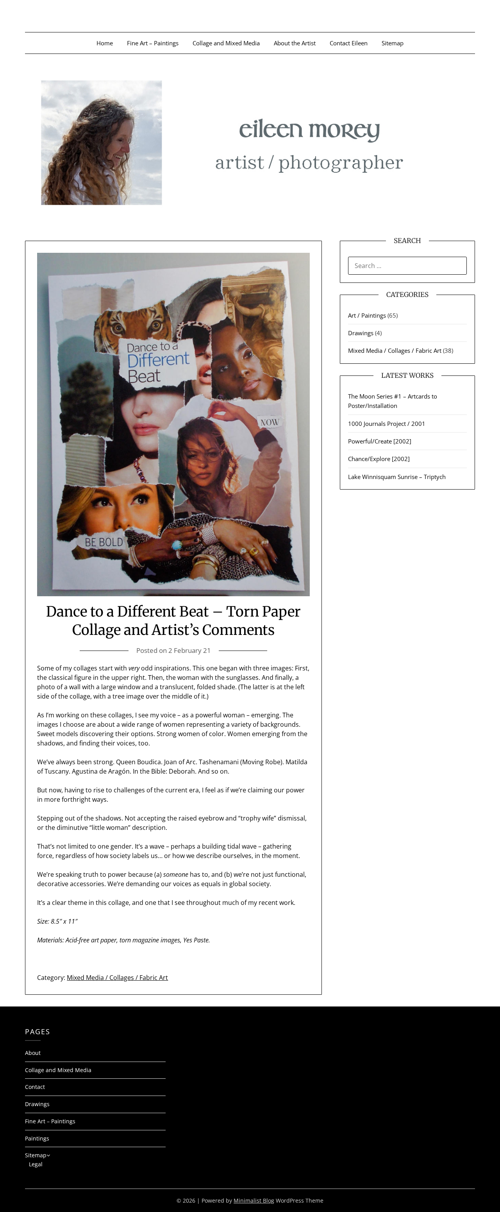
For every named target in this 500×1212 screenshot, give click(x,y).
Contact (35, 1086)
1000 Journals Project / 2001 (386, 423)
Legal (36, 1164)
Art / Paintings (367, 315)
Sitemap (393, 43)
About (33, 1052)
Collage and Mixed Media (226, 43)
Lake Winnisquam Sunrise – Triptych (397, 477)
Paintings (37, 1138)
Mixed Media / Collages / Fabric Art (117, 977)
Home (104, 43)
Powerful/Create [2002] (379, 441)
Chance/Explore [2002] (379, 459)
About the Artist (295, 43)
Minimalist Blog (254, 1200)
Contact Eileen (349, 43)
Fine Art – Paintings (153, 43)
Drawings (360, 333)
